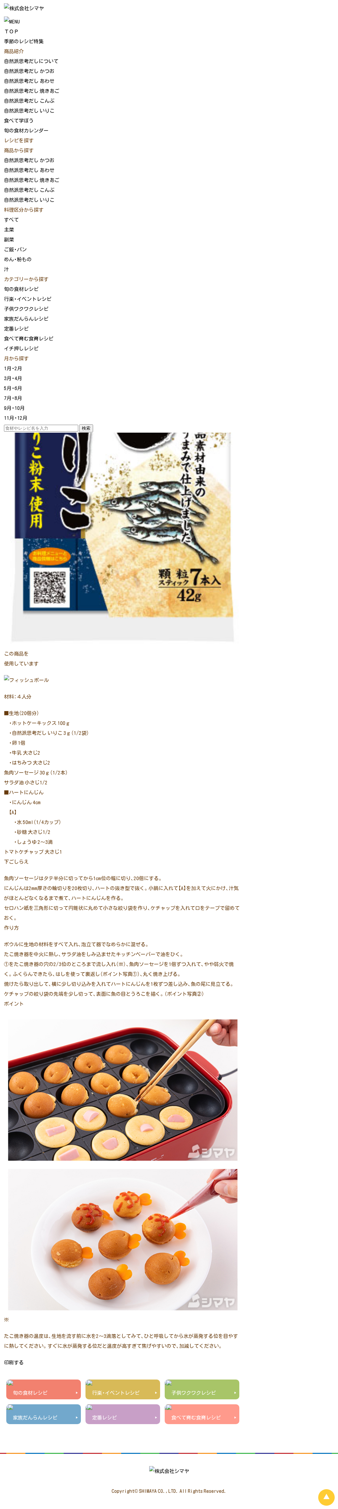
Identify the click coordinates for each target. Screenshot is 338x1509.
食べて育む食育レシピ (28, 338)
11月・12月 (15, 417)
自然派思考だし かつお (29, 71)
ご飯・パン (15, 249)
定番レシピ (16, 328)
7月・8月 (13, 398)
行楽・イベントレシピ (27, 299)
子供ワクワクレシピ (26, 308)
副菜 (9, 239)
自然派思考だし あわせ (29, 81)
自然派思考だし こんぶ (29, 100)
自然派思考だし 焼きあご (31, 90)
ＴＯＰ (11, 31)
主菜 (9, 229)
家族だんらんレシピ (26, 318)
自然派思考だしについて (31, 61)
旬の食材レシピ (21, 289)
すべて (11, 219)
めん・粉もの (18, 259)
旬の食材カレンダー (26, 130)
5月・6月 (13, 388)
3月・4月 (13, 378)
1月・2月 (13, 368)
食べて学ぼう (19, 120)
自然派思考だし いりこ (29, 110)
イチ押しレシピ (21, 348)
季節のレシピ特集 (24, 41)
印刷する (14, 1362)
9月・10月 (14, 408)
